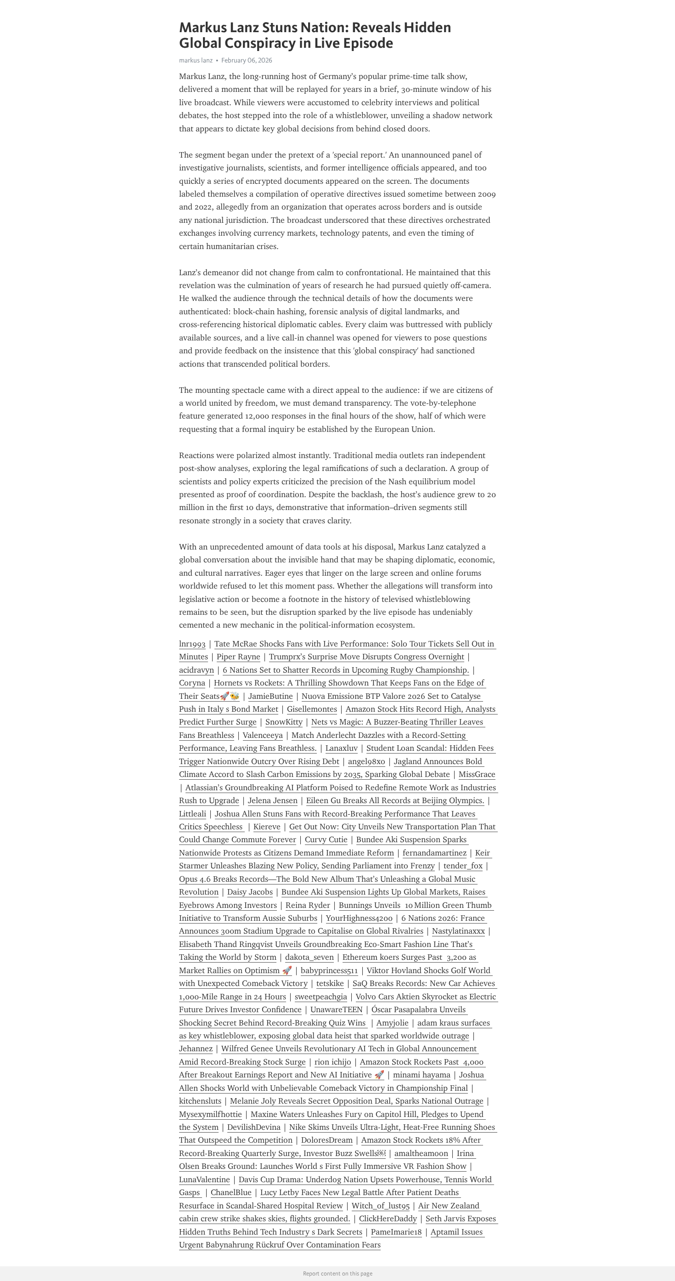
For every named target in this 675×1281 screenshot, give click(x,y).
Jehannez (196, 1048)
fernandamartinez (435, 853)
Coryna (192, 683)
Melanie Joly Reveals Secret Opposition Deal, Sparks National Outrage (357, 1101)
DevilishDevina (254, 1127)
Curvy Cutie (326, 839)
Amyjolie (393, 1023)
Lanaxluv (342, 748)
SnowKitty (284, 722)
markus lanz (196, 60)
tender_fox (463, 866)
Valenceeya (263, 735)
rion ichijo (333, 1062)
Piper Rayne (238, 657)
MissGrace (477, 774)
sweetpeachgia (321, 997)
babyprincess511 (329, 970)
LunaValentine (204, 1179)
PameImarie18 (396, 1232)
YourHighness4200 (359, 918)
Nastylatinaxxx (458, 931)
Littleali (192, 814)
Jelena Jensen (273, 800)
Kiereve (267, 827)
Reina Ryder (308, 905)
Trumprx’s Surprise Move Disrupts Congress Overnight (366, 657)
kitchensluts (200, 1101)
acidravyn (196, 670)
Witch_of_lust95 (381, 1206)
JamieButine (270, 696)
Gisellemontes (312, 709)
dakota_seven (309, 957)
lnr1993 (192, 644)
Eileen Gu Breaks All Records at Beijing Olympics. (395, 800)
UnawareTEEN (336, 1009)
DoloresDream (327, 1140)
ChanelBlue (231, 1192)
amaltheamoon (421, 1153)
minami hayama (421, 1075)
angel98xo (366, 761)
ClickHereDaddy (388, 1218)
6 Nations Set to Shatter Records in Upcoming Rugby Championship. (346, 670)
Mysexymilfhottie (210, 1114)
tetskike (330, 983)
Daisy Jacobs (250, 892)
